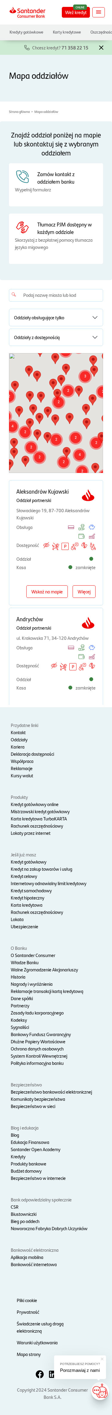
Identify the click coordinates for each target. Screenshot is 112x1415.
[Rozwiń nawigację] (98, 12)
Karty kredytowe (67, 32)
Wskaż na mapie (47, 591)
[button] (101, 47)
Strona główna (19, 111)
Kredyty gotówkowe (26, 32)
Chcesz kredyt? (60, 47)
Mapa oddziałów (46, 111)
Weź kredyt (76, 12)
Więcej (84, 591)
